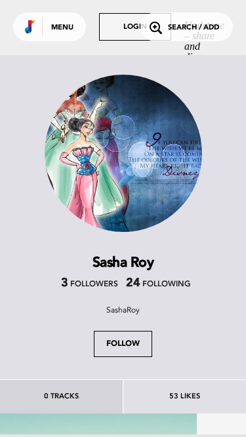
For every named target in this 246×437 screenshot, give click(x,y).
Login (135, 27)
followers (89, 284)
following (158, 284)
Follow (123, 344)
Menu (62, 27)
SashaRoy (123, 309)
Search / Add (193, 27)
